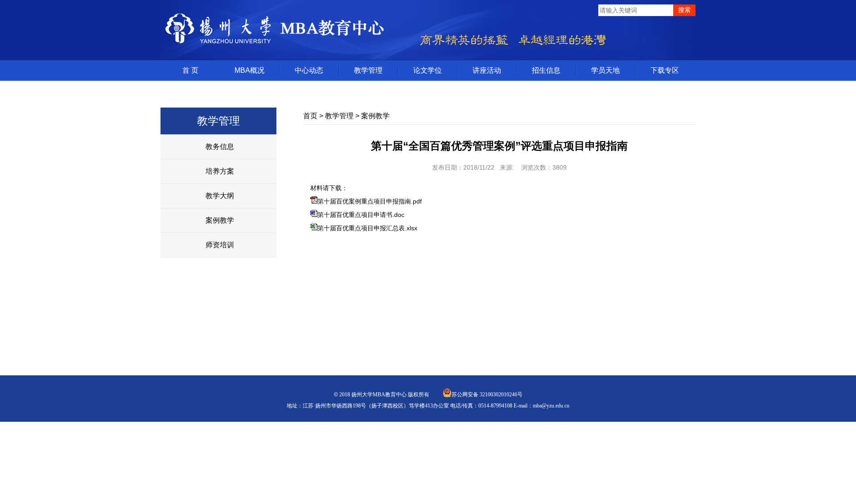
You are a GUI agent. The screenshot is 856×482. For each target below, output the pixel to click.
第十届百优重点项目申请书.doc (360, 214)
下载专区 (664, 70)
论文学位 (427, 70)
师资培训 (220, 245)
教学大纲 (220, 195)
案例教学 (220, 220)
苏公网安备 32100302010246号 (487, 394)
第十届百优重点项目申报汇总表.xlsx (367, 228)
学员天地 (605, 70)
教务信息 (220, 146)
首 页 (190, 70)
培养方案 (220, 171)
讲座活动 (487, 70)
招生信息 (546, 70)
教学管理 (368, 70)
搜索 (684, 10)
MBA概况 (249, 70)
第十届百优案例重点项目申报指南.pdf (369, 201)
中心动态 (309, 70)
